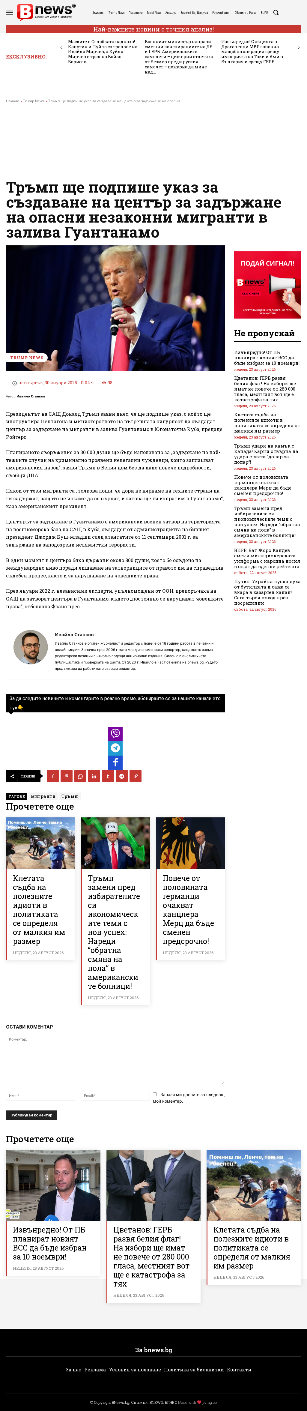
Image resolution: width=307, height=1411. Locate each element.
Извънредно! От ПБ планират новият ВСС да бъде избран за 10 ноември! (267, 357)
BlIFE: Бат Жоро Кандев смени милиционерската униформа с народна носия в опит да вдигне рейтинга (267, 558)
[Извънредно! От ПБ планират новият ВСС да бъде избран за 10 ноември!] (53, 1185)
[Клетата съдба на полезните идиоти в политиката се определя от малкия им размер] (40, 843)
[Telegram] (122, 776)
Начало (12, 100)
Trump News (33, 100)
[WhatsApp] (80, 776)
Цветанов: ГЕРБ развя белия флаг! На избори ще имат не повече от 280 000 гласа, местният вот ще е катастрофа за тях (265, 389)
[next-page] (299, 48)
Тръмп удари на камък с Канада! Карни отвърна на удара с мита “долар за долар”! (266, 454)
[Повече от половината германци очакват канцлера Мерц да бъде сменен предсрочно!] (190, 843)
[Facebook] (53, 776)
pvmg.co (209, 1402)
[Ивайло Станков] (31, 651)
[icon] (115, 735)
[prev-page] (61, 48)
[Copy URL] (136, 776)
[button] (276, 12)
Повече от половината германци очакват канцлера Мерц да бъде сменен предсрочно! (188, 909)
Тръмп (69, 796)
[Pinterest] (67, 776)
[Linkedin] (94, 776)
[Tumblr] (108, 776)
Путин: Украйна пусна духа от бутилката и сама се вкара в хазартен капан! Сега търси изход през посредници (267, 592)
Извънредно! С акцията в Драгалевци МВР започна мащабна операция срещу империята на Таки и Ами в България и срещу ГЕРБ (252, 51)
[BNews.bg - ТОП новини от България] (46, 12)
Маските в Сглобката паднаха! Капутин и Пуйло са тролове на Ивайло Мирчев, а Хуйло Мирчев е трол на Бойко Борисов (102, 51)
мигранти (43, 796)
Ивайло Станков (30, 396)
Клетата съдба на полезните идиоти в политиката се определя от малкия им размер (39, 909)
